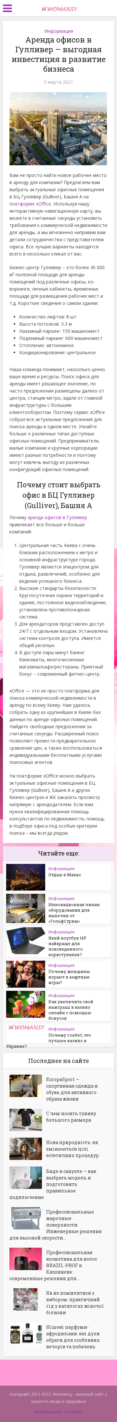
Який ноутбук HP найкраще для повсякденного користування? (67, 946)
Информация (58, 31)
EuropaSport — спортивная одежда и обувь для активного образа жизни (72, 1089)
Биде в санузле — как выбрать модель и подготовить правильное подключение (52, 1184)
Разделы (73, 1412)
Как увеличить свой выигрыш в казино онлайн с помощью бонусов (70, 1010)
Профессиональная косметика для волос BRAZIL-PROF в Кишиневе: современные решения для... (53, 1265)
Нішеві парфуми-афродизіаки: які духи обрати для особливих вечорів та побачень (73, 1337)
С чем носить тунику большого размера (71, 1116)
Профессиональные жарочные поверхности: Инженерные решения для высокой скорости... (55, 1225)
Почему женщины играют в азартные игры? (69, 976)
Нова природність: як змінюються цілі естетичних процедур (72, 1148)
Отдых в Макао (64, 875)
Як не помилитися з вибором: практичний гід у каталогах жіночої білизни (75, 1303)
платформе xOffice (30, 204)
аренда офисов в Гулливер (57, 517)
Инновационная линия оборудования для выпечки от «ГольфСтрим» (74, 913)
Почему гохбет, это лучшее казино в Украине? (48, 1040)
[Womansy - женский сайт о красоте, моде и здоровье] (58, 7)
